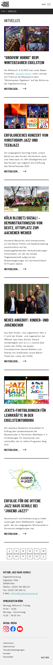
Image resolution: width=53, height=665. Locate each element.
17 (37, 551)
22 (30, 556)
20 (16, 556)
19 (9, 556)
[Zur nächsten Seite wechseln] (43, 556)
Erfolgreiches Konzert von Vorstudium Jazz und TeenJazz (26, 140)
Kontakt (6, 653)
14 (16, 551)
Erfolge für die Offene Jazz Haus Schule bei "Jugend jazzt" (22, 506)
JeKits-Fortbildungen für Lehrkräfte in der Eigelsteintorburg (25, 415)
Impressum (8, 643)
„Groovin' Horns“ (23, 73)
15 (23, 551)
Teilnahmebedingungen (14, 650)
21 (23, 556)
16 (30, 551)
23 (36, 556)
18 (43, 551)
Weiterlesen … (12, 89)
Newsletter (8, 657)
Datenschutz (9, 646)
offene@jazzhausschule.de (24, 593)
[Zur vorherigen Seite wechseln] (9, 551)
